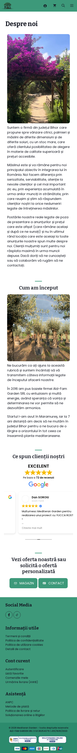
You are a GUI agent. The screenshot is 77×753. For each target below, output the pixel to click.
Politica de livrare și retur (22, 711)
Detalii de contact (18, 649)
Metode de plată (17, 706)
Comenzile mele (16, 678)
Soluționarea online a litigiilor (25, 715)
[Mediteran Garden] (7, 6)
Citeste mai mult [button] (19, 528)
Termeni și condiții (17, 636)
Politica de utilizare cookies (24, 645)
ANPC (9, 702)
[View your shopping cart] (54, 6)
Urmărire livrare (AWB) (21, 682)
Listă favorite (14, 673)
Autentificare (14, 669)
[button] (63, 6)
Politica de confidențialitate (24, 640)
